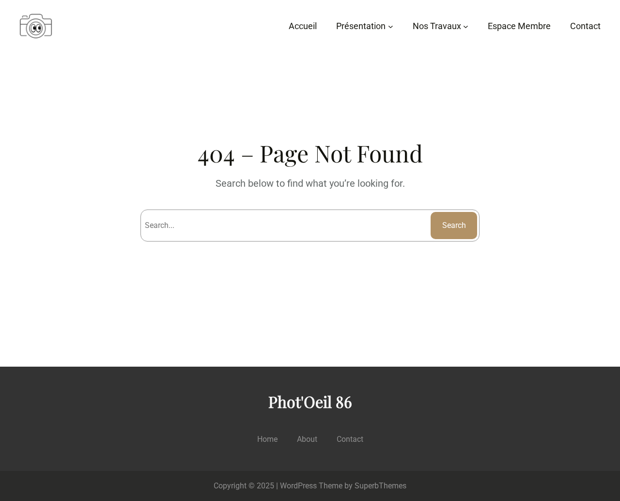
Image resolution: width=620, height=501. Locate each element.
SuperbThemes (380, 485)
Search (454, 225)
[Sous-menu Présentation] (390, 26)
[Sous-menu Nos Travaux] (465, 26)
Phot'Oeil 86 (310, 401)
